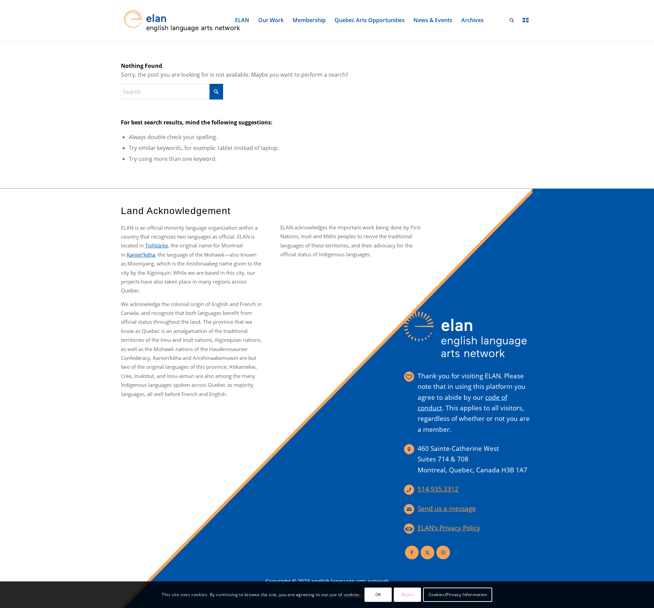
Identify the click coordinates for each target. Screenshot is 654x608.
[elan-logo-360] (182, 20)
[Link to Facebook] (412, 552)
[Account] (496, 20)
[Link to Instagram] (443, 552)
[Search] (511, 20)
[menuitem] (242, 20)
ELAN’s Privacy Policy (449, 527)
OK (378, 594)
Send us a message (447, 508)
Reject (407, 594)
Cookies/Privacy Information (458, 594)
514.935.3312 (438, 489)
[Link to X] (427, 552)
